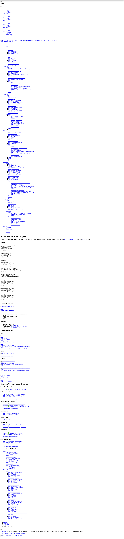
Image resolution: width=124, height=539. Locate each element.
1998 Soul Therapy (12, 495)
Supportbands (8, 32)
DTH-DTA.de (3, 531)
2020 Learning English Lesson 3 (17, 194)
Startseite (5, 522)
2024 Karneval (11, 206)
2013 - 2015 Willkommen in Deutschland (16, 167)
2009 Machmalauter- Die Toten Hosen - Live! (20, 153)
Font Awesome (46, 537)
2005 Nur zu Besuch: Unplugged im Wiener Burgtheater (22, 151)
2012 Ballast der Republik (16, 184)
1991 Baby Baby (11, 503)
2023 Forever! (11, 205)
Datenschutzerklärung (14, 533)
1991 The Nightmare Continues (14, 504)
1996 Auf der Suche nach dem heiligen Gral (13, 65)
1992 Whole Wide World (13, 506)
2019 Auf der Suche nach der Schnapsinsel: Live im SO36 (23, 192)
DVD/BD (10, 158)
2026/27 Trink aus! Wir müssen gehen (16, 209)
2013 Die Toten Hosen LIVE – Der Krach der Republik (22, 186)
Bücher (9, 160)
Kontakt (2, 533)
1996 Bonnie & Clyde (12, 489)
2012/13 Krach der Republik (14, 166)
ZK (4, 9)
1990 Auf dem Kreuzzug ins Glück (15, 79)
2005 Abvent (11, 137)
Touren (7, 11)
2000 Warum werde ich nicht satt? (15, 501)
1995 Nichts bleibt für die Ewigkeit (15, 487)
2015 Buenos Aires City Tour (14, 171)
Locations (8, 33)
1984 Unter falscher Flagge (16, 83)
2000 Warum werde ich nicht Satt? (15, 110)
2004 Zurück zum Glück (16, 150)
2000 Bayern (11, 500)
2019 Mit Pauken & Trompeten (14, 178)
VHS (9, 93)
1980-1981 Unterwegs (12, 51)
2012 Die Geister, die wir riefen (17, 185)
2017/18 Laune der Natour (13, 176)
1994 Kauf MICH (12, 511)
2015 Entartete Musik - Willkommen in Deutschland (21, 187)
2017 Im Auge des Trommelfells (14, 174)
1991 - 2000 (5, 17)
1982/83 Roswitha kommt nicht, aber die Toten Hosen (19, 68)
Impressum (7, 533)
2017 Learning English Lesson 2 (17, 190)
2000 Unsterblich (11, 499)
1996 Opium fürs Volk (15, 121)
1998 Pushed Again (12, 494)
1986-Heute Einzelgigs (13, 53)
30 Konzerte (15, 325)
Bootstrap (16, 537)
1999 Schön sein (11, 497)
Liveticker (8, 37)
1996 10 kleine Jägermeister (14, 490)
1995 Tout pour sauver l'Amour (14, 486)
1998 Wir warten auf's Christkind (15, 109)
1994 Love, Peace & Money (16, 120)
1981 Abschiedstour (12, 52)
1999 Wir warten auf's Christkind (15, 518)
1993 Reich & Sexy (15, 118)
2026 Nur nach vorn (15, 223)
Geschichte (8, 10)
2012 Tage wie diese (12, 165)
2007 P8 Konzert (11, 138)
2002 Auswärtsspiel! (12, 134)
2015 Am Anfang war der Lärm (14, 170)
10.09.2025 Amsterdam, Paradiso (19, 327)
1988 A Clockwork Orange (13, 76)
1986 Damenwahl (12, 73)
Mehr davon (5, 31)
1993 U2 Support (11, 99)
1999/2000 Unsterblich (13, 113)
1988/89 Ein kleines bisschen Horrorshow (16, 78)
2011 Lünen (10, 164)
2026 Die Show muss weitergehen (18, 221)
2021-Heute (5, 27)
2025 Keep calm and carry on (14, 207)
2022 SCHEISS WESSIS (16, 219)
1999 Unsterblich (14, 125)
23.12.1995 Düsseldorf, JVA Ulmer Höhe (18, 326)
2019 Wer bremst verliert (13, 177)
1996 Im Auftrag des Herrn (16, 122)
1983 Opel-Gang (14, 82)
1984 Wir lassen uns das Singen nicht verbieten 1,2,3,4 (19, 69)
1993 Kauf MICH (14, 117)
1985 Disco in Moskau (13, 72)
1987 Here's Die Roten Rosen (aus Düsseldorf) (20, 86)
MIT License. (42, 537)
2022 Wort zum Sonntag (16, 218)
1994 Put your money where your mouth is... (17, 513)
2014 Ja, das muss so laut (13, 169)
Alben (9, 81)
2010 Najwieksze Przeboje (16, 156)
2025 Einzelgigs (11, 208)
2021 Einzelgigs (11, 201)
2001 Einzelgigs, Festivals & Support (15, 132)
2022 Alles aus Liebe (12, 202)
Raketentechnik (22, 533)
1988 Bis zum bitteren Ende (14, 75)
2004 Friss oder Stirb (15, 149)
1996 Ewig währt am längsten (14, 104)
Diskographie (8, 12)
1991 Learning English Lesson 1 (15, 96)
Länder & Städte (9, 34)
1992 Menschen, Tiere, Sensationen (15, 97)
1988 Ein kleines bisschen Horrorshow (19, 88)
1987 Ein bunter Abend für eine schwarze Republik (18, 74)
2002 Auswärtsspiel (15, 146)
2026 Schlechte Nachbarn (16, 222)
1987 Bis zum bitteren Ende (16, 87)
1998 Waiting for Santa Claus (17, 124)
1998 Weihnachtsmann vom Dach (15, 493)
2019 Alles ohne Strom (13, 179)
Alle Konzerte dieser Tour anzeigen (10, 398)
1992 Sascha (10, 508)
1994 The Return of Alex (13, 485)
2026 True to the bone (15, 225)
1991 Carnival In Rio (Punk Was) (15, 502)
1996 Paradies (11, 488)
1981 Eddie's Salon (12, 60)
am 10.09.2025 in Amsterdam (70, 239)
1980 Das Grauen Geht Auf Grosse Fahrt (13, 59)
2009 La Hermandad (15, 155)
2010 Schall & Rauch (12, 143)
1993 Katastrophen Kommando (14, 100)
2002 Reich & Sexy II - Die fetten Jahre (19, 148)
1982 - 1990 (5, 13)
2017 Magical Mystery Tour (14, 172)
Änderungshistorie (9, 35)
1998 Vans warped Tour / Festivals (15, 107)
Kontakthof (8, 38)
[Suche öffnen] (62, 43)
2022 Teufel (13, 220)
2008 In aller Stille (14, 152)
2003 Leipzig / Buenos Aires (14, 135)
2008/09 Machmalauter (13, 141)
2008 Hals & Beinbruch (13, 139)
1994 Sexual (10, 514)
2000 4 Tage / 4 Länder (13, 111)
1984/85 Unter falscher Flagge (14, 71)
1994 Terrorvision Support (13, 101)
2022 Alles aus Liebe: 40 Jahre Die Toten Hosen (21, 213)
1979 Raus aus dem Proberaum (12, 49)
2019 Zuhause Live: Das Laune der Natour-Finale (21, 191)
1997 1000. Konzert (12, 106)
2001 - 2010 (5, 20)
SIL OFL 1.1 (59, 537)
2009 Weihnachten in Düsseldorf (15, 142)
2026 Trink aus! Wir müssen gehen (18, 214)
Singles (9, 92)
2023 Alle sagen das (12, 204)
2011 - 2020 (5, 24)
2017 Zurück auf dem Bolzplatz (14, 173)
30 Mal (83, 239)
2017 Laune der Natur (15, 188)
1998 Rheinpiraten (12, 108)
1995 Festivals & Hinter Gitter (14, 103)
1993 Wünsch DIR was (13, 509)
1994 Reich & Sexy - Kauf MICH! (15, 102)
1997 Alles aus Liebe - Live (14, 492)
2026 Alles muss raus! (15, 215)
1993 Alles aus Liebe (12, 510)
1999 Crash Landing (15, 127)
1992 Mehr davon (12, 507)
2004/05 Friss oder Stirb (13, 136)
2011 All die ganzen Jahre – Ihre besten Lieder (20, 183)
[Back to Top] (1, 529)
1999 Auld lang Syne (12, 496)
